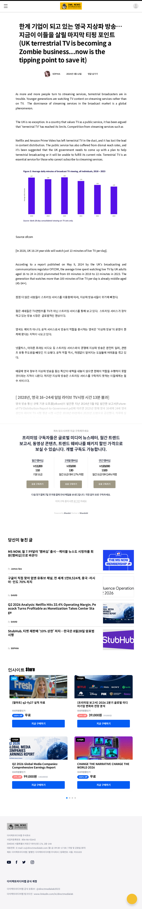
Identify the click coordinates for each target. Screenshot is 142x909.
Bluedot (67, 513)
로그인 (77, 501)
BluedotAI (84, 513)
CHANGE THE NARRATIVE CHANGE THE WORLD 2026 (103, 765)
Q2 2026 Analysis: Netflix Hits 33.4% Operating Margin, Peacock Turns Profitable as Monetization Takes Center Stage (52, 608)
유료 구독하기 (37, 484)
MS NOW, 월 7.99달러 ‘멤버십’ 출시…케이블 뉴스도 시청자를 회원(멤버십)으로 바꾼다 (51, 554)
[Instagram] (32, 862)
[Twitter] (24, 862)
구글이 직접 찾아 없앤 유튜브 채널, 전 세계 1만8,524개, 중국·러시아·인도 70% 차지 (51, 580)
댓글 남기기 (93, 74)
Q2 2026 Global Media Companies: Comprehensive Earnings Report (35, 765)
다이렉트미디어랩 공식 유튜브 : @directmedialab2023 (33, 889)
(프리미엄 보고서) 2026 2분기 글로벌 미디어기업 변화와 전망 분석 (102, 704)
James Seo (16, 568)
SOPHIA (56, 74)
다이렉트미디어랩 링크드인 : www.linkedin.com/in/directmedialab (40, 894)
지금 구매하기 (39, 723)
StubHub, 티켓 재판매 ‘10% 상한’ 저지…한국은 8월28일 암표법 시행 (51, 633)
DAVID (14, 595)
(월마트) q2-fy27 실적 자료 (28, 703)
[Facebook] (16, 862)
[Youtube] (9, 862)
